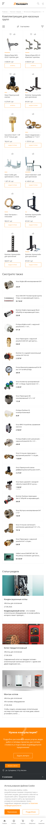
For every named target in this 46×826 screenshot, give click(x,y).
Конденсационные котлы (15, 599)
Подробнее (31, 812)
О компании (7, 777)
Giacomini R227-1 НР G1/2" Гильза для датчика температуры (12, 138)
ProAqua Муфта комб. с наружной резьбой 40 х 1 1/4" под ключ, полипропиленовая (27, 326)
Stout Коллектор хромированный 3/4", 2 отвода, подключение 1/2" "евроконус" (27, 384)
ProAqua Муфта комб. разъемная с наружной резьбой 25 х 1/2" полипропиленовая (28, 441)
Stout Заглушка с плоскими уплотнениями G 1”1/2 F (11, 218)
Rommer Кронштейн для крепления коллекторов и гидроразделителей (12, 257)
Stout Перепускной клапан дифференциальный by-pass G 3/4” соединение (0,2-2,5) (28, 469)
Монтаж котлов (11, 694)
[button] (7, 52)
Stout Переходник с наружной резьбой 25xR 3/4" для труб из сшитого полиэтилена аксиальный (28, 341)
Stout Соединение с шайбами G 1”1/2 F (32, 136)
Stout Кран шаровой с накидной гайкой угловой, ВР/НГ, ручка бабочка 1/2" (27, 484)
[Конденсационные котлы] (23, 585)
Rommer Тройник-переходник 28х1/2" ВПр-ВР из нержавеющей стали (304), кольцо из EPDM (27, 498)
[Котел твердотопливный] (23, 634)
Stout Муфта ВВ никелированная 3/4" (29, 281)
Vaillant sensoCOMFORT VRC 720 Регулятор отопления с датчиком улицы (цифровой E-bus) (27, 555)
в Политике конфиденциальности (21, 804)
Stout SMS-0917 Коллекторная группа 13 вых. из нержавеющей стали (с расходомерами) (29, 298)
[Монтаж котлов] (23, 680)
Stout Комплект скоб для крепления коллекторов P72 (33, 177)
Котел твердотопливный (15, 648)
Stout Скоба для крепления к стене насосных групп (12, 177)
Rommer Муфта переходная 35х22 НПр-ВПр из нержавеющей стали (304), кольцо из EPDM (27, 312)
